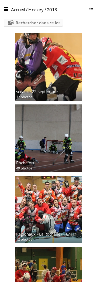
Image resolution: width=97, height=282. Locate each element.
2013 (52, 9)
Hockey (35, 9)
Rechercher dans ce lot (38, 22)
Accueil (18, 9)
